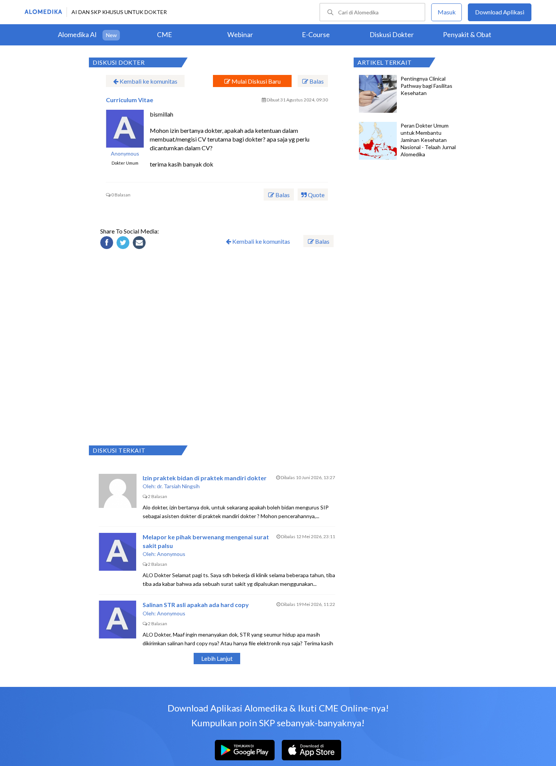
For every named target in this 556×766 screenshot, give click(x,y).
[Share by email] (140, 243)
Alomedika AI (77, 34)
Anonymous (125, 154)
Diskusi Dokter (392, 34)
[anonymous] (125, 129)
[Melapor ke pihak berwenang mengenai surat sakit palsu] (118, 552)
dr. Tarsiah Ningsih (178, 486)
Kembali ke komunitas (147, 81)
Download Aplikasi (499, 12)
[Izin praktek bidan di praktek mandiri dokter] (118, 493)
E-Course (316, 34)
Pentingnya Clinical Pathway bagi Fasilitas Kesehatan (426, 85)
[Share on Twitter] (124, 243)
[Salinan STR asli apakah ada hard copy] (118, 619)
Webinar (240, 34)
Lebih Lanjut (217, 658)
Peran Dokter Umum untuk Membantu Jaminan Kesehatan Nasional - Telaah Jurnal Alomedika (428, 139)
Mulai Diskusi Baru (255, 81)
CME (164, 34)
